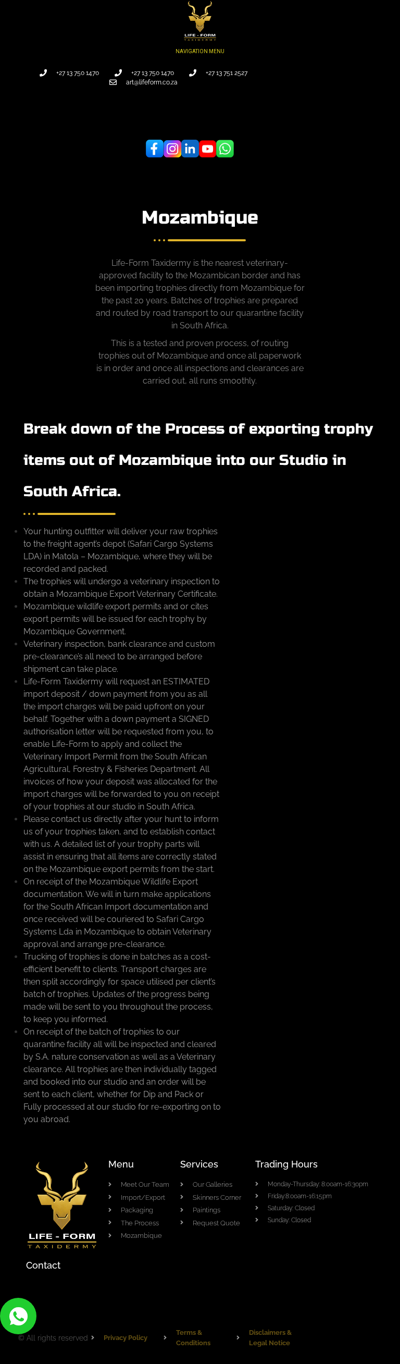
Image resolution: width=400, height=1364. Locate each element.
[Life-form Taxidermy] (200, 20)
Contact (43, 1265)
